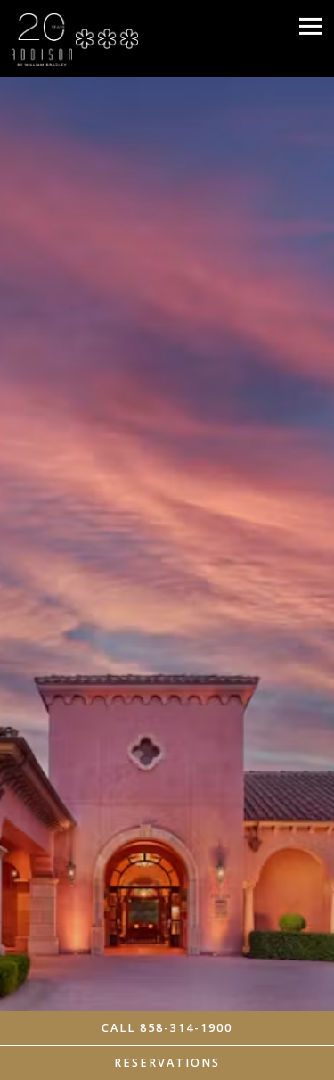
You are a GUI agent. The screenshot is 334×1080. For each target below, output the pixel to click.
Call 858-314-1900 (167, 1027)
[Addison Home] (42, 38)
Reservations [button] (167, 1062)
